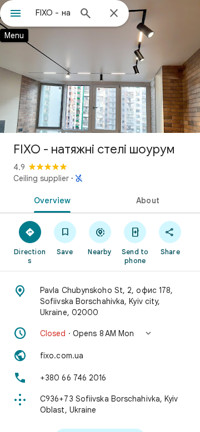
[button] (100, 333)
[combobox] (53, 12)
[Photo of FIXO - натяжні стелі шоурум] (100, 66)
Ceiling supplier (41, 178)
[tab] (50, 199)
